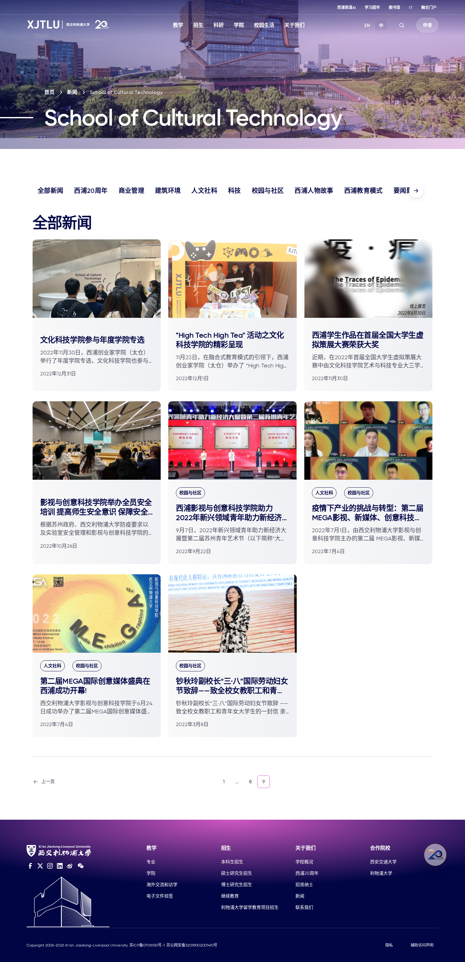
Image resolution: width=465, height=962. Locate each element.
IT (410, 7)
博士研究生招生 (236, 884)
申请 (427, 25)
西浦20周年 (91, 190)
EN (367, 25)
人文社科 (204, 190)
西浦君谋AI (346, 7)
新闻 (72, 92)
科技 (234, 190)
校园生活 (264, 25)
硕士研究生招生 (236, 873)
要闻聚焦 (406, 190)
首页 (49, 92)
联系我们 (304, 907)
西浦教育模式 (363, 190)
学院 (239, 25)
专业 (150, 861)
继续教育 (230, 895)
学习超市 (372, 7)
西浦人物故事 (313, 190)
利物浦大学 (381, 873)
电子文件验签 (159, 895)
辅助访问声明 (422, 945)
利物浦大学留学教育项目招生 (250, 907)
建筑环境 (168, 190)
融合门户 (429, 7)
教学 (178, 25)
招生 (198, 25)
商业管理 (131, 190)
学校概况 (304, 861)
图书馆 (394, 7)
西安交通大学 (383, 861)
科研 (219, 25)
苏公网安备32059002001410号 (191, 945)
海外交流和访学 (161, 884)
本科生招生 (232, 861)
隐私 (389, 945)
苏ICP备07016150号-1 (147, 945)
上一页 (48, 781)
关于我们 (294, 25)
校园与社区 (268, 190)
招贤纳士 (304, 884)
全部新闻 (50, 190)
